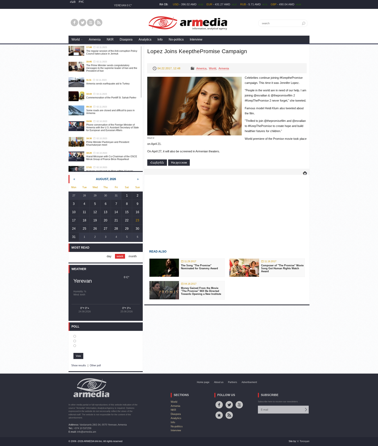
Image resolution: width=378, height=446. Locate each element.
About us (218, 382)
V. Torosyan (303, 441)
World (75, 39)
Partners (232, 382)
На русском (179, 162)
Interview (196, 39)
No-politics (176, 39)
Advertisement (249, 382)
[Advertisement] (226, 206)
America (201, 68)
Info (160, 39)
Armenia (95, 39)
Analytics (145, 39)
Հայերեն (157, 162)
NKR (110, 39)
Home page (203, 382)
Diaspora (126, 39)
